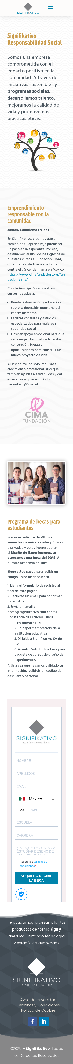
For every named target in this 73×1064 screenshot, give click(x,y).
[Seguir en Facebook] (32, 1021)
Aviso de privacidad (38, 999)
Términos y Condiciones (38, 1005)
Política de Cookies (38, 1010)
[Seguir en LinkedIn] (44, 1021)
